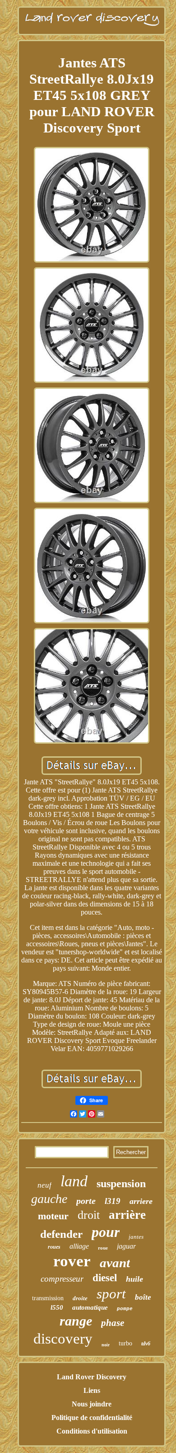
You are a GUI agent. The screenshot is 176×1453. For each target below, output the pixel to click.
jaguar (126, 1246)
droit (89, 1215)
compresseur (62, 1278)
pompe (125, 1308)
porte (86, 1201)
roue (103, 1247)
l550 (57, 1307)
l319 (112, 1201)
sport (111, 1294)
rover (72, 1261)
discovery (63, 1338)
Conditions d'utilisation (91, 1431)
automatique (90, 1307)
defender (61, 1234)
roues (54, 1247)
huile (134, 1278)
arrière (127, 1215)
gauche (49, 1199)
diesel (105, 1277)
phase (112, 1322)
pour (106, 1232)
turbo (125, 1343)
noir (106, 1344)
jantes (136, 1236)
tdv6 (145, 1343)
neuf (44, 1185)
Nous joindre (91, 1404)
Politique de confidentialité (91, 1417)
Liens (91, 1390)
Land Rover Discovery (91, 1377)
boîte (143, 1297)
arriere (141, 1201)
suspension (121, 1183)
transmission (48, 1298)
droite (80, 1298)
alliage (79, 1246)
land (74, 1181)
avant (115, 1262)
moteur (53, 1216)
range (76, 1320)
